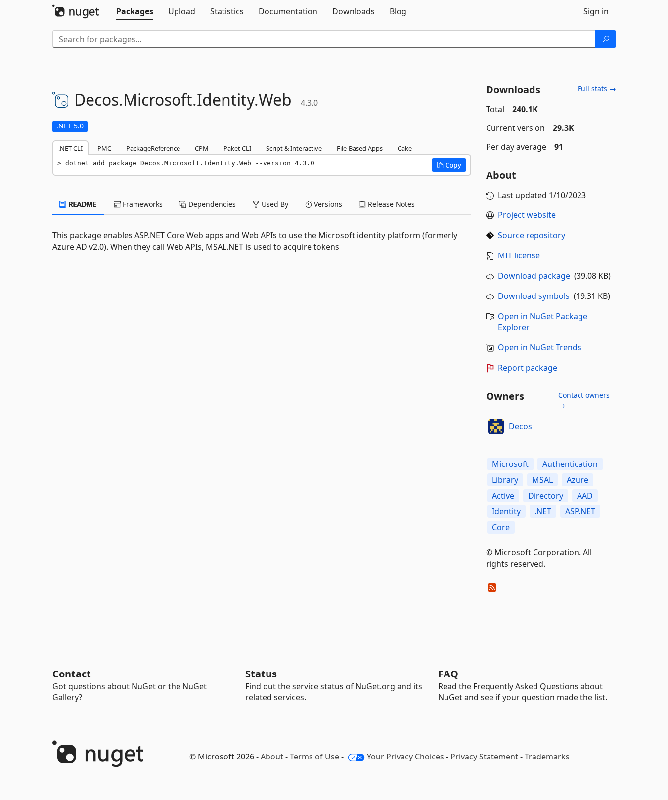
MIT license (519, 255)
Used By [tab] (274, 204)
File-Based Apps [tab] (360, 148)
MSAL (542, 479)
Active (503, 495)
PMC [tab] (104, 148)
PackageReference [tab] (153, 148)
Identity (506, 511)
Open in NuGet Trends (539, 347)
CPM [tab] (202, 148)
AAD (585, 495)
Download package (534, 275)
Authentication (570, 464)
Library (505, 479)
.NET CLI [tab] (70, 148)
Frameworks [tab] (142, 204)
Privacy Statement (484, 756)
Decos (520, 426)
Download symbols (534, 296)
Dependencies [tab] (211, 204)
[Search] (605, 39)
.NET (542, 511)
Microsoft (510, 464)
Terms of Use (314, 756)
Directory (545, 495)
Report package (527, 367)
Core (501, 527)
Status (261, 673)
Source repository (531, 235)
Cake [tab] (405, 148)
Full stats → (597, 88)
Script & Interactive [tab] (294, 148)
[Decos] (496, 426)
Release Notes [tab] (390, 204)
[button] (449, 165)
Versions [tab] (327, 204)
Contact (71, 673)
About (272, 756)
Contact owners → (584, 400)
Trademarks (547, 756)
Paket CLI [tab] (237, 148)
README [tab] (82, 204)
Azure (577, 479)
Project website (527, 215)
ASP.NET (580, 511)
